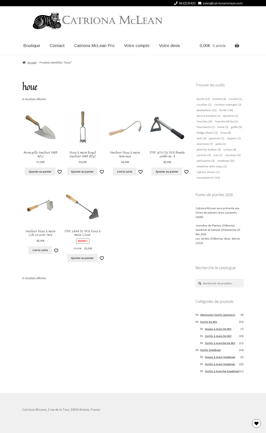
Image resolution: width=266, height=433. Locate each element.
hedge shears (207, 132)
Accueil (31, 62)
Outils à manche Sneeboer (222, 371)
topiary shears (208, 172)
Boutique (31, 45)
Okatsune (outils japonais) (217, 315)
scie (218, 155)
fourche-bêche (226, 121)
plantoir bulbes (209, 149)
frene (222, 127)
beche (203, 99)
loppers (234, 138)
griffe (236, 127)
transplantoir (208, 177)
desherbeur (207, 110)
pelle (221, 144)
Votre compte (136, 45)
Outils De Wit (208, 322)
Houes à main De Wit (218, 329)
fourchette (206, 127)
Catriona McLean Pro (94, 45)
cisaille (235, 99)
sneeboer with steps (212, 166)
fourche (204, 121)
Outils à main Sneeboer (220, 364)
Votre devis (169, 45)
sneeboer (226, 161)
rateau (229, 149)
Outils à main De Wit (218, 336)
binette (219, 99)
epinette (230, 116)
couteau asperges (227, 104)
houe (225, 132)
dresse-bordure (208, 116)
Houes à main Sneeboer (220, 357)
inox (201, 138)
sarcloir (204, 155)
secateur (233, 155)
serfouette (206, 161)
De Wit (226, 110)
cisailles (204, 104)
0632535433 (187, 3)
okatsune (205, 144)
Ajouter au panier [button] (40, 171)
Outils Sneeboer (210, 350)
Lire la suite (124, 171)
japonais (216, 138)
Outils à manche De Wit (220, 343)
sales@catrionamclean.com (223, 3)
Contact (57, 45)
